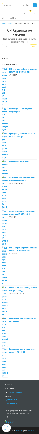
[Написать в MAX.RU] (6, 428)
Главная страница (7, 23)
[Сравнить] (23, 12)
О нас (4, 17)
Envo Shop (31, 430)
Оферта (13, 17)
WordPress (19, 430)
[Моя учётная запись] (27, 12)
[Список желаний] (24, 12)
